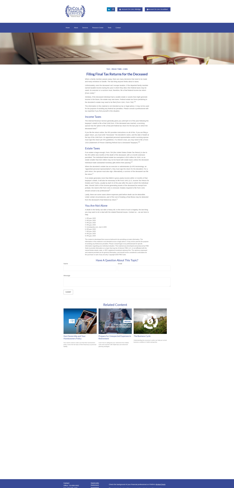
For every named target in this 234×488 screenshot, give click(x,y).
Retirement (95, 485)
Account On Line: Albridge (131, 9)
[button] (68, 27)
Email (120, 264)
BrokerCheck (160, 484)
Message (67, 275)
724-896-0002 (74, 485)
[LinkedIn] (109, 9)
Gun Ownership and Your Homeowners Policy (75, 337)
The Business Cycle (142, 336)
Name (66, 264)
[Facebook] (113, 9)
